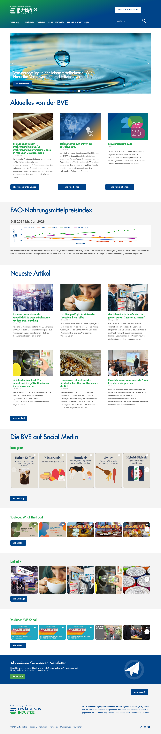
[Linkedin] (145, 727)
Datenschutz (65, 727)
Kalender (29, 22)
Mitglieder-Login (128, 10)
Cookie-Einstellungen (38, 727)
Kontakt (24, 727)
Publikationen (56, 22)
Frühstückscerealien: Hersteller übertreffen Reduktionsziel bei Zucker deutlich (79, 383)
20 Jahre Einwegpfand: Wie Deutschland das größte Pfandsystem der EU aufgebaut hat (31, 383)
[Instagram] (141, 727)
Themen (41, 22)
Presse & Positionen (78, 22)
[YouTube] (149, 727)
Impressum (53, 727)
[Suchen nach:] (128, 21)
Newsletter (77, 727)
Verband (15, 22)
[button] (13, 63)
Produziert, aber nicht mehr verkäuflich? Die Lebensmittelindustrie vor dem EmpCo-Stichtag (31, 317)
